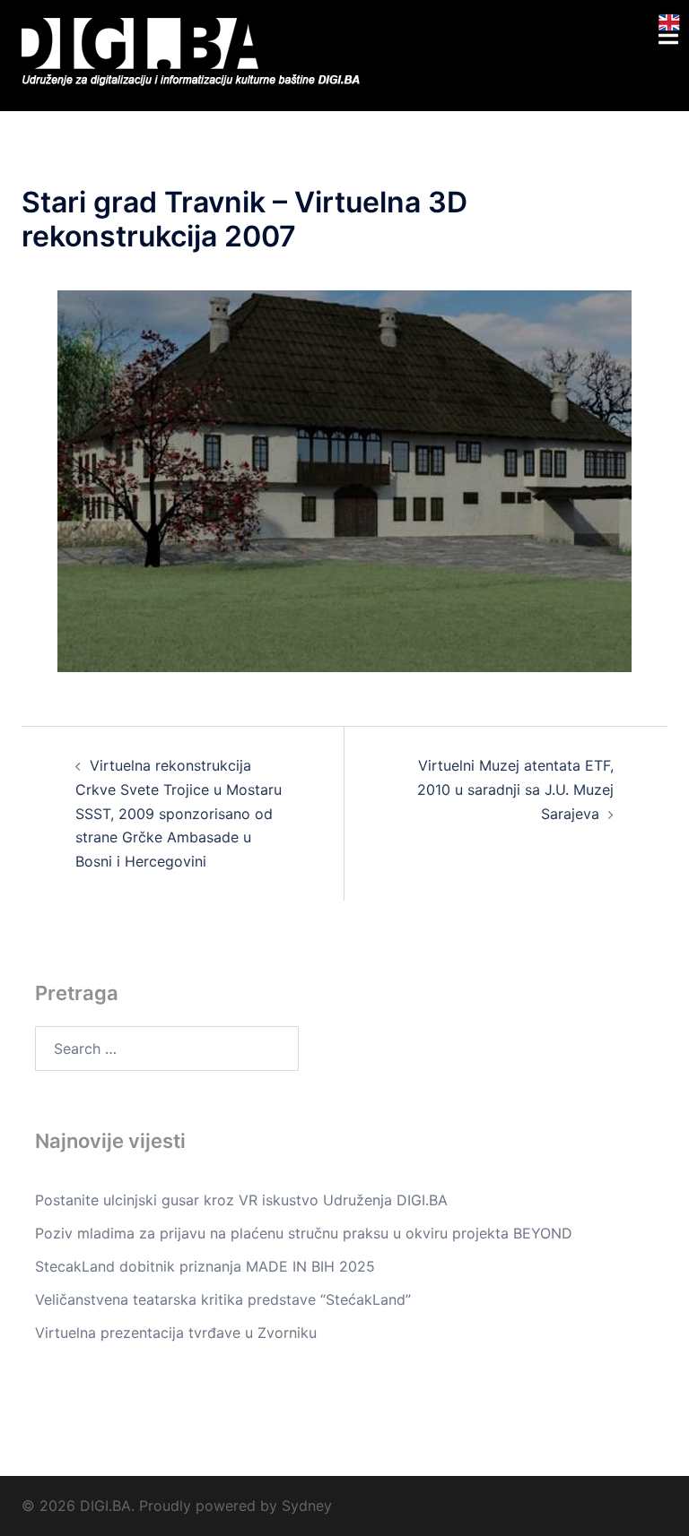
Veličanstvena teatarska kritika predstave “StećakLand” (223, 1299)
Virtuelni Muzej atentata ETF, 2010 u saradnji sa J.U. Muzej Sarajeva (515, 789)
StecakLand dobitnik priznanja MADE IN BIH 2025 (205, 1266)
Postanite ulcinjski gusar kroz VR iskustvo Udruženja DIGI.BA (241, 1200)
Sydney (307, 1505)
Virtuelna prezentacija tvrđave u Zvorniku (176, 1333)
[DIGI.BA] (197, 54)
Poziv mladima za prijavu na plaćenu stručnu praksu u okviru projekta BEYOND (303, 1233)
